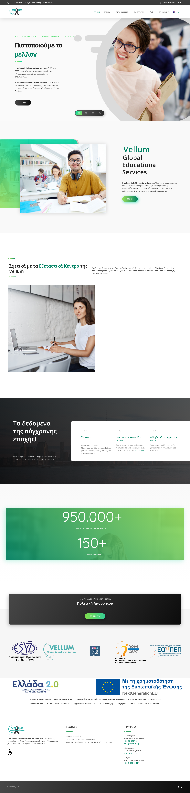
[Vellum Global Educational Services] (17, 12)
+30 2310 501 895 (131, 741)
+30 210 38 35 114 (131, 763)
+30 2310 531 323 (131, 753)
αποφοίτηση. (139, 450)
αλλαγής (37, 456)
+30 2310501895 (17, 3)
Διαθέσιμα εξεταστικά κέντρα (30, 365)
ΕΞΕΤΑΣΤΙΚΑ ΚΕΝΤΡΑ (21, 369)
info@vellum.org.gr (131, 744)
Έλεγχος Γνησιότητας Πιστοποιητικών (39, 3)
